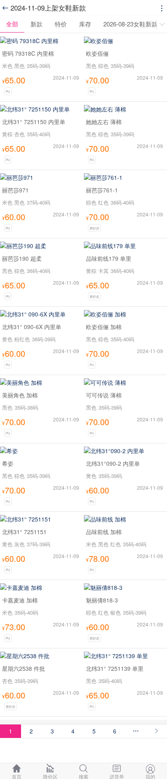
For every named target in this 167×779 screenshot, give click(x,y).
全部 (12, 24)
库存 (85, 24)
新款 (36, 24)
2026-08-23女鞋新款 (130, 24)
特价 (61, 24)
